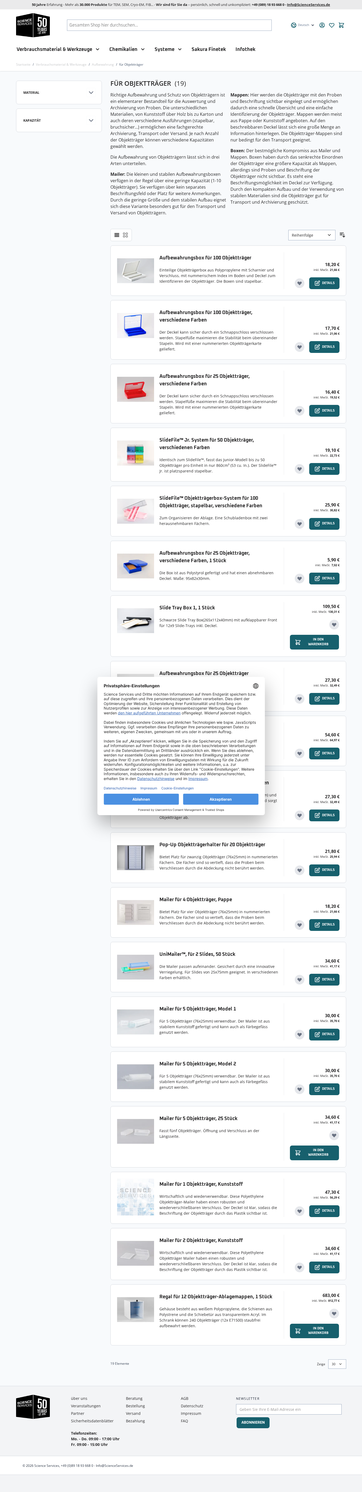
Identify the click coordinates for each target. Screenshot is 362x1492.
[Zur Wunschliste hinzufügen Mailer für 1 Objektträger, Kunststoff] (299, 1211)
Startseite (23, 64)
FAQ (184, 1420)
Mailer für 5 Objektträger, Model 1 (197, 1009)
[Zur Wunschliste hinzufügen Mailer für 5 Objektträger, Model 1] (299, 1034)
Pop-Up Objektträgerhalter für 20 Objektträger (212, 844)
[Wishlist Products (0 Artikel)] (331, 25)
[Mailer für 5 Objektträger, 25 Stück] (135, 1137)
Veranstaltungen (86, 1405)
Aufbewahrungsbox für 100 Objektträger (205, 258)
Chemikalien (123, 49)
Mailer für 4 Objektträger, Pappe (195, 899)
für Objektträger (131, 64)
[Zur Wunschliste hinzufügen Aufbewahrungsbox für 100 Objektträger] (299, 283)
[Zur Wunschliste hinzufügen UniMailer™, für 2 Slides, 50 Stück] (299, 979)
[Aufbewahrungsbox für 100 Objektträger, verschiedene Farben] (135, 330)
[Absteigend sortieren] (342, 235)
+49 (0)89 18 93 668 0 (77, 1465)
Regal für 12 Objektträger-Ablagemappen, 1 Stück (215, 1297)
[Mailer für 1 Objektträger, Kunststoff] (135, 1197)
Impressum (191, 1413)
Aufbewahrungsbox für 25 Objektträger (204, 673)
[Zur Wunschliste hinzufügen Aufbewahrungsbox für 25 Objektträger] (299, 699)
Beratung (134, 1398)
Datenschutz (192, 1405)
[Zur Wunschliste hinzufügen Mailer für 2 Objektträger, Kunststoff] (299, 1267)
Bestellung (135, 1405)
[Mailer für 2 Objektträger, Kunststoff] (135, 1254)
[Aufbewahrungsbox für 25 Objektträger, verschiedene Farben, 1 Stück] (135, 565)
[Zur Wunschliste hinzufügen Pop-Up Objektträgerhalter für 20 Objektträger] (299, 870)
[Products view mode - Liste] (117, 235)
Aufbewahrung (103, 64)
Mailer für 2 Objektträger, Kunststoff (201, 1240)
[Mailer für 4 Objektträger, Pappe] (135, 912)
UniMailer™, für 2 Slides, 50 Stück (197, 954)
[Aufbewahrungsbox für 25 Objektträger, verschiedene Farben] (135, 394)
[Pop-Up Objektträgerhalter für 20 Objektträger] (135, 857)
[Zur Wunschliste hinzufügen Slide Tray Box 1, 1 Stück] (334, 624)
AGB (184, 1398)
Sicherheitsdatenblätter (92, 1420)
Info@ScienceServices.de (308, 4)
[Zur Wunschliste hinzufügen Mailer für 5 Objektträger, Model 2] (299, 1089)
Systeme (164, 49)
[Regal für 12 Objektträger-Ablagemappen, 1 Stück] (135, 1315)
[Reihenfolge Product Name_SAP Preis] (311, 235)
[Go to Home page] (33, 25)
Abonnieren (253, 1422)
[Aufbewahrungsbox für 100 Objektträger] (135, 270)
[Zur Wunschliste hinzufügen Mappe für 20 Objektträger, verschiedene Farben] (299, 815)
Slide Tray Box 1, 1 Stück (187, 608)
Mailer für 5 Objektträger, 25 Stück (198, 1118)
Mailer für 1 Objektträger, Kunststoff (201, 1184)
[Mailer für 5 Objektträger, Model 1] (135, 1021)
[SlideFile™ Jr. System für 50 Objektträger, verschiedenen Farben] (135, 454)
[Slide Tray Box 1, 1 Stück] (135, 626)
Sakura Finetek (209, 49)
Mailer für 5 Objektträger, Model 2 (197, 1064)
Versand (133, 1413)
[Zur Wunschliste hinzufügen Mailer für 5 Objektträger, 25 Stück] (334, 1135)
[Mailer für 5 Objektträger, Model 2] (135, 1076)
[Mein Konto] (322, 25)
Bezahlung (135, 1420)
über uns (79, 1398)
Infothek (245, 49)
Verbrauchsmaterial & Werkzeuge (54, 49)
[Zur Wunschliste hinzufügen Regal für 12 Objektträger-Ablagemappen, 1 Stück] (334, 1313)
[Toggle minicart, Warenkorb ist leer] (341, 25)
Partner (77, 1413)
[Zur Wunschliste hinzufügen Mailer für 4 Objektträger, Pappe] (299, 925)
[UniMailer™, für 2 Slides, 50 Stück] (135, 967)
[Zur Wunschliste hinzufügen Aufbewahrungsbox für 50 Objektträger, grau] (299, 753)
